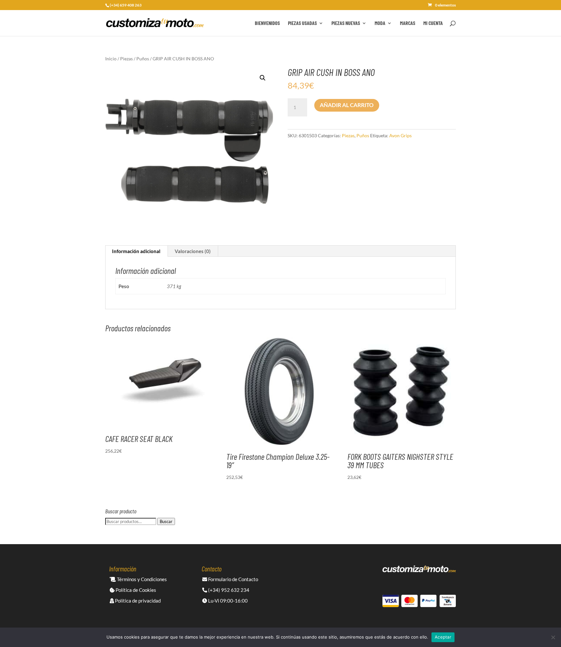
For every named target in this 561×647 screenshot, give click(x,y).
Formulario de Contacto (232, 579)
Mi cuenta (433, 23)
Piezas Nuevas (345, 23)
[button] (262, 78)
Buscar (166, 521)
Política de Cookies (135, 590)
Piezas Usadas (302, 23)
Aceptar (443, 637)
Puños (142, 58)
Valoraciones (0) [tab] (193, 251)
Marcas (407, 23)
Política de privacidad (137, 601)
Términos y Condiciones (141, 579)
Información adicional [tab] (136, 251)
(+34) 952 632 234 (228, 590)
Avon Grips (400, 135)
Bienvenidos (267, 23)
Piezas (126, 58)
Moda (380, 23)
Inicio (111, 58)
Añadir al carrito (347, 105)
